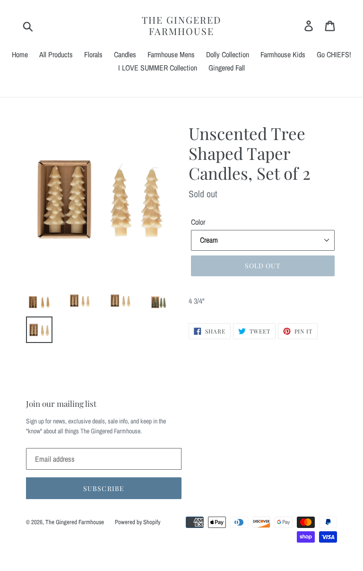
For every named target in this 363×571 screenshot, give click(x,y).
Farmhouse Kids (282, 54)
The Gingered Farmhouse (181, 25)
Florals (93, 54)
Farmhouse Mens (171, 54)
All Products (56, 54)
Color (198, 222)
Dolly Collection (227, 54)
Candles (125, 54)
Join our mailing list (61, 403)
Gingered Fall (226, 67)
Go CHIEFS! (334, 54)
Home (20, 54)
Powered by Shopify (137, 522)
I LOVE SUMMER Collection (157, 67)
